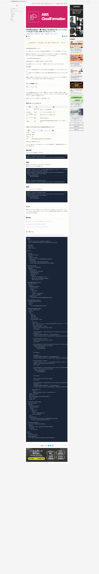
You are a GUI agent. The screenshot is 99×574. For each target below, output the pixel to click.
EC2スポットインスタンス (15, 9)
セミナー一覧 (76, 123)
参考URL (12, 19)
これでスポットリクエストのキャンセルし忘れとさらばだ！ (37, 226)
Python (43, 33)
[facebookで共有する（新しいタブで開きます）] (64, 36)
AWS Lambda (47, 33)
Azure (51, 3)
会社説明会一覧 (76, 126)
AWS (36, 3)
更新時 (12, 15)
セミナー (53, 3)
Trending (33, 3)
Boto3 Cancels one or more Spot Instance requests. (35, 224)
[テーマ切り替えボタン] (88, 1)
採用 (66, 3)
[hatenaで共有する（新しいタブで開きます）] (62, 36)
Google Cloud (46, 3)
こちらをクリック (29, 89)
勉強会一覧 (76, 129)
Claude (39, 3)
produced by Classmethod (22, 1)
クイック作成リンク (14, 8)
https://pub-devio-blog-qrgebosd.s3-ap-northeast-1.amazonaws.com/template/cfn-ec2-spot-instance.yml (45, 235)
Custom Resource (37, 33)
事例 (64, 3)
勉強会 (62, 3)
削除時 (12, 16)
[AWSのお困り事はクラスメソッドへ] (46, 455)
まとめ (12, 18)
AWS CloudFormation (30, 33)
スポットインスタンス (54, 33)
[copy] (66, 155)
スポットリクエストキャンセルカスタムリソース (17, 12)
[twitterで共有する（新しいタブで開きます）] (66, 36)
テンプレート (13, 21)
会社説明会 (58, 3)
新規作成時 (13, 13)
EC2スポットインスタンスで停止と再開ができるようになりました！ (39, 221)
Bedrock (42, 3)
